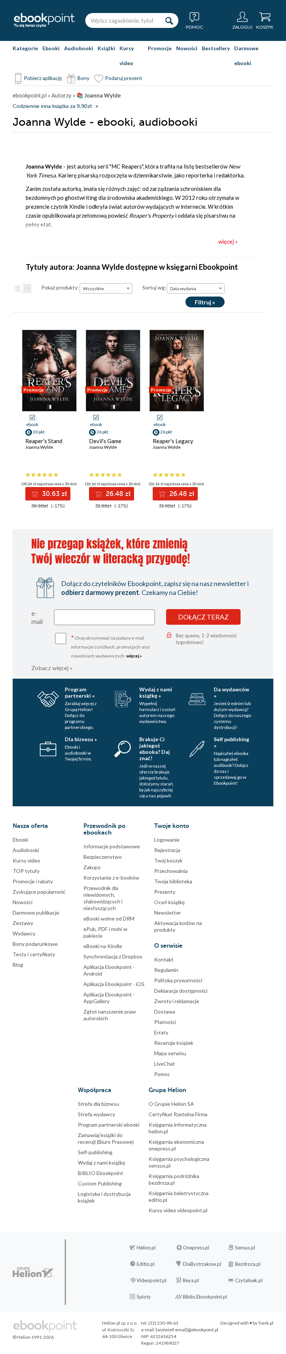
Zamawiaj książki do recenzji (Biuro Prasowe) (106, 1138)
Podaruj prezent (123, 78)
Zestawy (23, 923)
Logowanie (166, 839)
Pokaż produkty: (60, 287)
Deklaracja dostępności (180, 991)
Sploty (144, 1297)
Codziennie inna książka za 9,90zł (52, 106)
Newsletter (167, 912)
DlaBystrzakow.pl (202, 1264)
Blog (18, 964)
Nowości (186, 48)
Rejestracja (167, 850)
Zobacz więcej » (52, 667)
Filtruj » (205, 301)
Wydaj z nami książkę (101, 1162)
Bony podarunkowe (35, 944)
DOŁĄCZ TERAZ (203, 617)
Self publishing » (231, 742)
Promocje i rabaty (33, 881)
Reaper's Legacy (173, 441)
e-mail (37, 617)
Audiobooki (78, 48)
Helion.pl (146, 1248)
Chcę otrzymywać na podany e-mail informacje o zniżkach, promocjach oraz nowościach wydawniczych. (110, 646)
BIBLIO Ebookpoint (100, 1173)
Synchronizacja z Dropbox (112, 956)
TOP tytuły (26, 871)
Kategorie (25, 48)
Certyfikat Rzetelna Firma (178, 1114)
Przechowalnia (171, 871)
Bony (83, 78)
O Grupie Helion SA (171, 1104)
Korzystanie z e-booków (111, 877)
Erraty (161, 1032)
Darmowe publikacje (36, 912)
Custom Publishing (100, 1183)
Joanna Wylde (39, 447)
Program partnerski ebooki (108, 1124)
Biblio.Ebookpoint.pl (205, 1297)
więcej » (134, 656)
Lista (17, 288)
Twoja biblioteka (173, 881)
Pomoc (162, 1074)
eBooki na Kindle (102, 946)
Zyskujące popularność (39, 892)
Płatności (165, 1022)
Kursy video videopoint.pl (178, 1210)
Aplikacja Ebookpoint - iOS (113, 984)
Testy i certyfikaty (34, 954)
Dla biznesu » (81, 739)
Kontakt (164, 959)
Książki (106, 48)
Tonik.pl (265, 1323)
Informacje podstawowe (111, 846)
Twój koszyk (168, 860)
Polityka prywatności (178, 980)
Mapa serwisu (170, 1053)
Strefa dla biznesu (98, 1104)
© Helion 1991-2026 (33, 1337)
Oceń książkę (169, 902)
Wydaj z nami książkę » (155, 692)
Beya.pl (191, 1280)
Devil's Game (105, 441)
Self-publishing (95, 1152)
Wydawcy (24, 933)
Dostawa (164, 1011)
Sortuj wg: (154, 287)
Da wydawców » (231, 692)
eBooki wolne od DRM (108, 918)
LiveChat (164, 1063)
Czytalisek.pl (249, 1280)
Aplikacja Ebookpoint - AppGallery (109, 997)
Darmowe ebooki (246, 55)
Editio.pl (146, 1264)
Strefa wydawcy (96, 1114)
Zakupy (92, 867)
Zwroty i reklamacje (176, 1001)
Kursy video (127, 55)
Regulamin (166, 970)
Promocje (160, 48)
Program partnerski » (80, 692)
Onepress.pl (196, 1248)
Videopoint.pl (151, 1280)
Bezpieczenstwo (102, 857)
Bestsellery (216, 48)
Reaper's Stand (43, 441)
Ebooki (51, 48)
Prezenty (164, 892)
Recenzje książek (173, 1043)
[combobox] (106, 288)
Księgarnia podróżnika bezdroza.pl (174, 1179)
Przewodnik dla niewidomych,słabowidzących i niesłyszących (103, 898)
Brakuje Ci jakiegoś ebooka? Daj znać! (154, 748)
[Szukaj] (169, 20)
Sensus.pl (245, 1248)
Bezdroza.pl (248, 1264)
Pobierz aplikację (43, 78)
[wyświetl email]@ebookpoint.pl (187, 1329)
